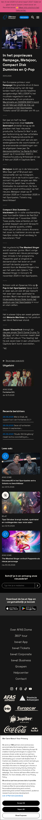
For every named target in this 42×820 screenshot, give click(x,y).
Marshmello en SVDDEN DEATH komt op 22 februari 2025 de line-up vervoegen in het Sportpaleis (21, 105)
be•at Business (21, 660)
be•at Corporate (21, 654)
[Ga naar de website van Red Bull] (34, 729)
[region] (21, 777)
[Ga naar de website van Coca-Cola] (15, 729)
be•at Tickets (21, 648)
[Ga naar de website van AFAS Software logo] (9, 698)
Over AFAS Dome (21, 629)
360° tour (21, 636)
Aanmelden (24, 17)
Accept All (21, 803)
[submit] (37, 585)
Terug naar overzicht (15, 360)
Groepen (21, 666)
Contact (21, 679)
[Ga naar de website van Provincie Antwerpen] (29, 698)
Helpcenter (21, 672)
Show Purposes (21, 815)
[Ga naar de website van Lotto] (7, 708)
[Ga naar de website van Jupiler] (21, 719)
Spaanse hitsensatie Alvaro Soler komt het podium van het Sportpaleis (21, 299)
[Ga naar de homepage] (9, 17)
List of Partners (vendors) (12, 796)
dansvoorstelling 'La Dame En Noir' (20, 151)
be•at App (21, 642)
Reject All (21, 809)
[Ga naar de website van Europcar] (26, 708)
